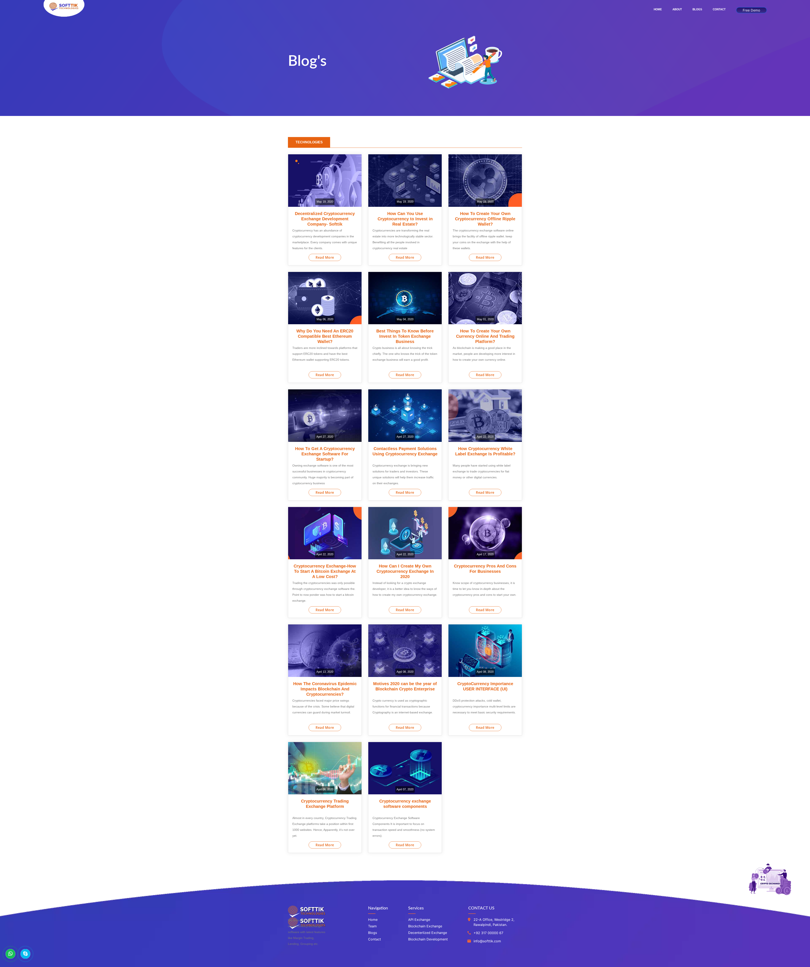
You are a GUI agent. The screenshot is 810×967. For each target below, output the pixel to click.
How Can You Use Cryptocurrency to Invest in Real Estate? (405, 218)
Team (372, 926)
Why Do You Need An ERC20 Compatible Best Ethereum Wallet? (324, 336)
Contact (719, 9)
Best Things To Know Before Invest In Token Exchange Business (405, 336)
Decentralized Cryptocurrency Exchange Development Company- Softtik (325, 218)
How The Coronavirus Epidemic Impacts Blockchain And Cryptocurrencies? (325, 689)
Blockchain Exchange (425, 926)
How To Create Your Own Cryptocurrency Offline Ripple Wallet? (485, 218)
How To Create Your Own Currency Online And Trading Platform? (485, 336)
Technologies (309, 142)
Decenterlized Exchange (427, 933)
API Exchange (419, 919)
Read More (325, 257)
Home (658, 9)
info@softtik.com (487, 941)
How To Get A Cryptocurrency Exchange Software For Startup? (325, 453)
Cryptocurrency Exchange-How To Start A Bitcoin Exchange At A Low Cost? (325, 571)
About (677, 9)
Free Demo (751, 9)
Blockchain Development (428, 939)
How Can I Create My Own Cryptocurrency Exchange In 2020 (405, 571)
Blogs (697, 9)
